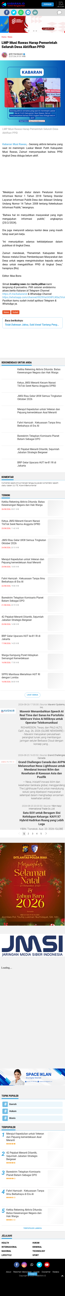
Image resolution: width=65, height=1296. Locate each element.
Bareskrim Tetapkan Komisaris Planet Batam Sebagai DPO (22, 599)
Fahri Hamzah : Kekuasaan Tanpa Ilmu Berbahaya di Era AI (23, 580)
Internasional (9, 1247)
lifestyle (7, 1255)
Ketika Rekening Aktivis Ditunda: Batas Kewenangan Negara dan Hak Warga (23, 503)
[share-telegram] (28, 12)
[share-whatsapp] (21, 12)
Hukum (12, 1111)
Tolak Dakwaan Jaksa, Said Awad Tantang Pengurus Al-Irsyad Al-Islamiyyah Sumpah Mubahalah (32, 324)
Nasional (6, 1251)
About (8, 1272)
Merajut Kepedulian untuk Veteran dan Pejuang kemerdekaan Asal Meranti (23, 561)
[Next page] (46, 833)
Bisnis (12, 1118)
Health (5, 1243)
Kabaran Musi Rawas (14, 144)
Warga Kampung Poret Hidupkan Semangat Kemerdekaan (20, 657)
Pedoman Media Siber (22, 1272)
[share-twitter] (14, 12)
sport (35, 1255)
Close (33, 1274)
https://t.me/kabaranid (14, 293)
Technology (38, 1251)
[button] (28, 31)
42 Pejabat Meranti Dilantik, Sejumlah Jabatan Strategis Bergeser (23, 618)
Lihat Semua (32, 695)
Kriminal (37, 1247)
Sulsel (15, 312)
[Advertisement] (32, 174)
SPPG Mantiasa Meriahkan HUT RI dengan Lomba (21, 676)
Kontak (37, 1272)
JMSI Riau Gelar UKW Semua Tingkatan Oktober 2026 (24, 542)
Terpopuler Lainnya (32, 1228)
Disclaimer (46, 1272)
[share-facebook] (6, 12)
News (6, 312)
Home (4, 37)
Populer (47, 4)
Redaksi (56, 1272)
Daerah (13, 1104)
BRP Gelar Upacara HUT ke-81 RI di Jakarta (21, 637)
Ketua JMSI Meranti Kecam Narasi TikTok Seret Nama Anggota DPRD (21, 522)
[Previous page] (19, 833)
